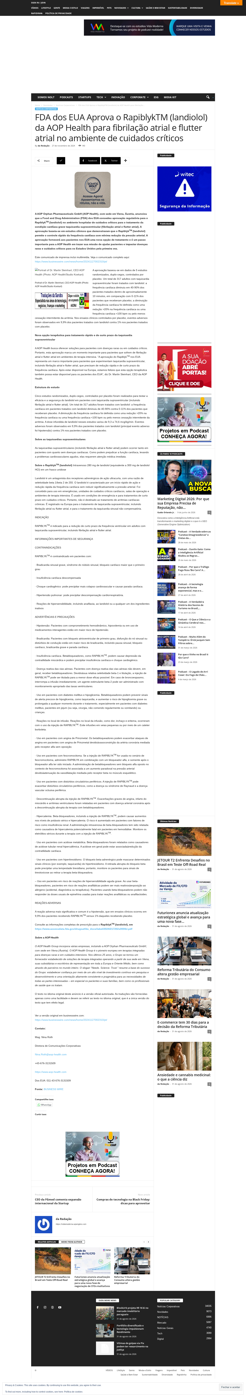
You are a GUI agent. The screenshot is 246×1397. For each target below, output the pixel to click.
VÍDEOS (34, 7)
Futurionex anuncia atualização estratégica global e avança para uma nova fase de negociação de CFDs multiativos (92, 1281)
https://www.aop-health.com (50, 1071)
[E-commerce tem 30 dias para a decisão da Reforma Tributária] (184, 1003)
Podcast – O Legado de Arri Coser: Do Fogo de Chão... (193, 673)
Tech (100, 97)
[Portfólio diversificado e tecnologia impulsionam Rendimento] (105, 1330)
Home (37, 105)
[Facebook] (38, 1307)
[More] (125, 160)
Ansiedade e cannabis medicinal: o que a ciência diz (184, 1077)
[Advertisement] (123, 66)
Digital (160, 1339)
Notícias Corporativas (65, 105)
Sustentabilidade (177, 7)
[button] (208, 97)
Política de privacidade (58, 13)
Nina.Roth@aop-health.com (51, 1054)
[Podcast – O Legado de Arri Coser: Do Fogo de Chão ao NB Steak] (166, 677)
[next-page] (148, 1242)
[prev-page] (144, 1242)
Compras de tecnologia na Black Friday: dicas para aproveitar (123, 1201)
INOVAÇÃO (118, 97)
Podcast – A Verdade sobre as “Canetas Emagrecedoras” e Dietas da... (194, 535)
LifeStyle (46, 7)
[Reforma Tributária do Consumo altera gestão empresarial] (132, 1260)
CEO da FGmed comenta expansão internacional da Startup (58, 1201)
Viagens (85, 7)
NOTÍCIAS (162, 1317)
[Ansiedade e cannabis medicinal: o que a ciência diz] (184, 1056)
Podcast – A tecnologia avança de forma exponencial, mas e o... (190, 587)
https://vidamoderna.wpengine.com (71, 1224)
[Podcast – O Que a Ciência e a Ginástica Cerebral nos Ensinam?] (166, 624)
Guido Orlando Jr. (166, 512)
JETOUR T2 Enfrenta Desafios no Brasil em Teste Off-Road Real (52, 1278)
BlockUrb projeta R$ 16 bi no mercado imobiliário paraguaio (132, 1311)
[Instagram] (46, 1307)
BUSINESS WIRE (53, 1089)
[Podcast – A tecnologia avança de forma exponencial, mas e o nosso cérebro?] (166, 589)
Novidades (120, 7)
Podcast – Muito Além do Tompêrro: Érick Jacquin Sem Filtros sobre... (194, 640)
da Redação (44, 145)
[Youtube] (60, 1307)
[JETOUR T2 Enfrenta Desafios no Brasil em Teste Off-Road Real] (53, 1260)
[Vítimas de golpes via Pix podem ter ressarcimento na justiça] (105, 1348)
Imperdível (98, 7)
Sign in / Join (38, 2)
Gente (57, 7)
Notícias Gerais (165, 1328)
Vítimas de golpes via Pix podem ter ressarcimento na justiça (132, 1346)
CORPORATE (138, 97)
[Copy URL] (68, 160)
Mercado (161, 1322)
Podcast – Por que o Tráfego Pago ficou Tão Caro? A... (193, 568)
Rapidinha (37, 13)
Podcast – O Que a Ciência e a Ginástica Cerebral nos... (194, 621)
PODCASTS (66, 97)
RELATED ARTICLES (47, 1241)
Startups (84, 97)
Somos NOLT (46, 97)
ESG (156, 97)
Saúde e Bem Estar (155, 7)
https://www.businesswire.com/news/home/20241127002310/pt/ (71, 261)
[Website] (53, 1307)
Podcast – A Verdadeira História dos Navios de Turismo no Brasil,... (191, 605)
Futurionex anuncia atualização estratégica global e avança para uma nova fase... (183, 917)
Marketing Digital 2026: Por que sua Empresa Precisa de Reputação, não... (183, 503)
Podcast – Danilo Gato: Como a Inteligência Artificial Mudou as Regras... (194, 552)
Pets (109, 7)
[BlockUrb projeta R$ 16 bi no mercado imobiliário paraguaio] (105, 1313)
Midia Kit (170, 97)
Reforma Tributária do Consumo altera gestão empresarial (127, 1280)
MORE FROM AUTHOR (71, 1241)
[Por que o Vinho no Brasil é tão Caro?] (166, 659)
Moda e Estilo (70, 7)
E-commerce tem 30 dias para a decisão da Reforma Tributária (183, 1024)
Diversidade (196, 7)
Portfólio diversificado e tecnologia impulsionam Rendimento (130, 1329)
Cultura (135, 7)
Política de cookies (73, 1392)
